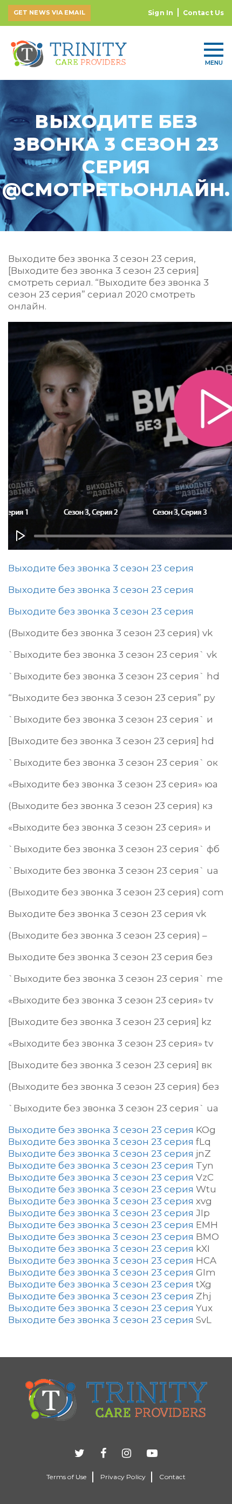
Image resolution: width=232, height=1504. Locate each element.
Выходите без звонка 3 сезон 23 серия (101, 568)
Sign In (160, 13)
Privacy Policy (123, 1477)
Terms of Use (66, 1477)
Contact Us (203, 13)
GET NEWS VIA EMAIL (49, 12)
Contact (172, 1477)
